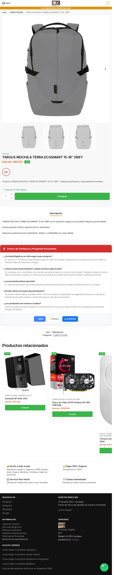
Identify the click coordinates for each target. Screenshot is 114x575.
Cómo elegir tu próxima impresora (19, 550)
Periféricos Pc (25, 395)
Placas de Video (73, 399)
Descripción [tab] (56, 213)
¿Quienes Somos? (11, 524)
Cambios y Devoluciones (14, 533)
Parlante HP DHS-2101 (16, 398)
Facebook (7, 502)
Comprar (62, 196)
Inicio (4, 12)
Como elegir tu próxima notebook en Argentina (25, 559)
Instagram (7, 505)
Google (5, 513)
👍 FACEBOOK (70, 319)
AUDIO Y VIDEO (106, 434)
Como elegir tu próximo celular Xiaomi (21, 554)
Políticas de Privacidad (13, 536)
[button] (107, 3)
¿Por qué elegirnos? (12, 527)
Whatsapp (7, 509)
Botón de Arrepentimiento (15, 539)
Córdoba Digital (66, 529)
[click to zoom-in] (56, 69)
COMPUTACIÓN (16, 12)
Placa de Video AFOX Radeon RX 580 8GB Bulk (71, 404)
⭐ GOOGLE (54, 319)
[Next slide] (105, 69)
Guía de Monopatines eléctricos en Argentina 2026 (27, 568)
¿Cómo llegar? (65, 510)
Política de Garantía (11, 530)
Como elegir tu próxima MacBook (18, 564)
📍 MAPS (40, 319)
